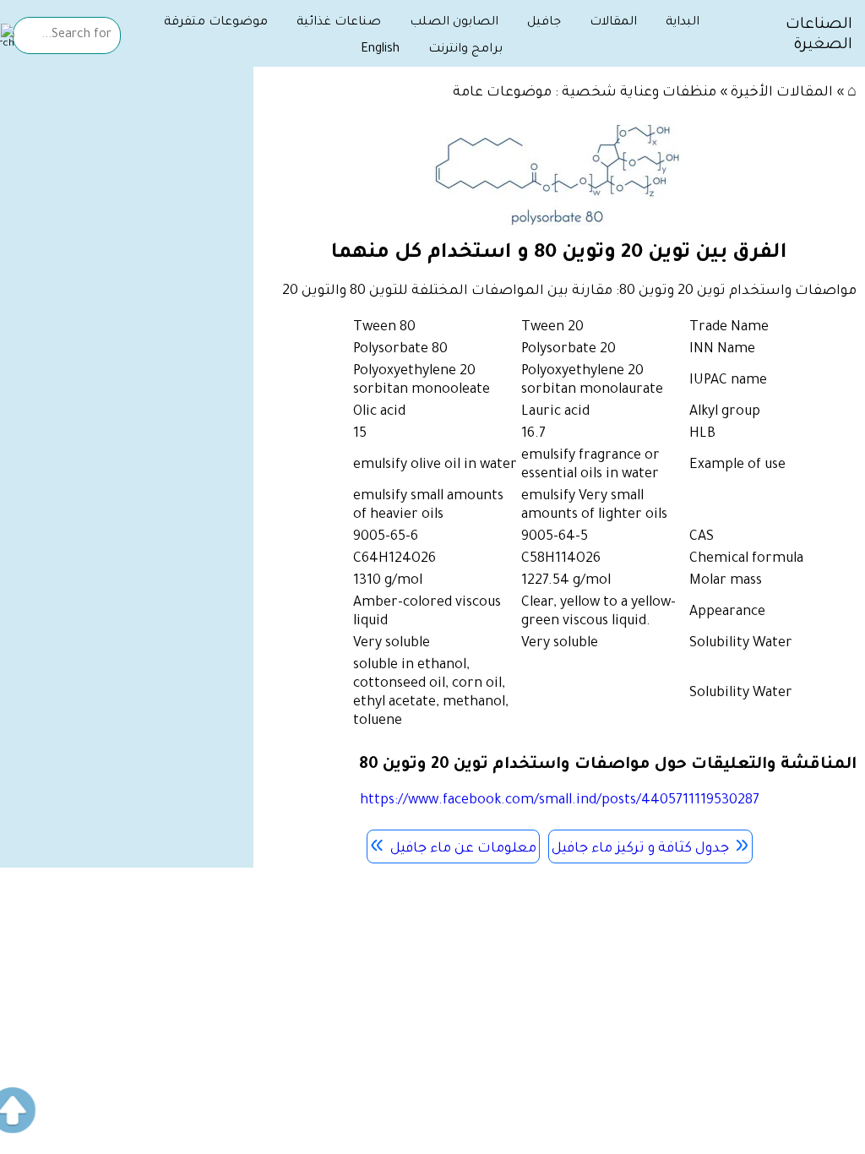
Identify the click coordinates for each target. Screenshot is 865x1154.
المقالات (613, 23)
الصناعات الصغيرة (819, 35)
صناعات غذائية (338, 23)
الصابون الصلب (454, 23)
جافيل (544, 23)
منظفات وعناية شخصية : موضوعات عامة (584, 93)
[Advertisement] (126, 187)
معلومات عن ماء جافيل (463, 849)
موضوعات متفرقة (216, 23)
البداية (682, 23)
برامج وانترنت (465, 50)
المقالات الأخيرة (782, 93)
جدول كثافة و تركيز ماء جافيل (640, 849)
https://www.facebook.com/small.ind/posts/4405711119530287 (559, 800)
